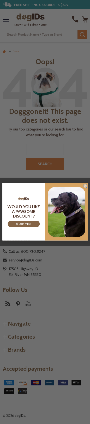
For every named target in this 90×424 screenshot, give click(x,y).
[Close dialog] (85, 186)
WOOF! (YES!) (23, 224)
